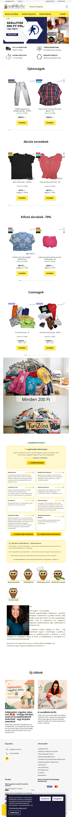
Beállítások (14, 813)
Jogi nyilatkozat (43, 767)
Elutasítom (45, 799)
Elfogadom (58, 799)
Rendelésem (42, 775)
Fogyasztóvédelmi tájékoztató (48, 762)
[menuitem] (11, 14)
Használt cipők (14, 600)
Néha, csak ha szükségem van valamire (18, 793)
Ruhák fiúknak (28, 582)
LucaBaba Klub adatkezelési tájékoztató (51, 759)
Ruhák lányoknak (13, 582)
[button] (9, 30)
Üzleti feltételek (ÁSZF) (46, 754)
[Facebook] (7, 759)
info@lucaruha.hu (15, 749)
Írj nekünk (41, 773)
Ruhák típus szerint (43, 582)
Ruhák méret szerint (58, 582)
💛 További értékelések (36, 463)
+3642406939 (14, 753)
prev (6, 104)
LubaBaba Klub (9, 1)
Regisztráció (61, 1)
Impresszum (42, 765)
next (65, 104)
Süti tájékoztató (43, 770)
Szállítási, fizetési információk (48, 751)
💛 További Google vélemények (22, 534)
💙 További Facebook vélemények (48, 534)
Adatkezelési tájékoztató (17, 808)
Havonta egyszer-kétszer (14, 789)
